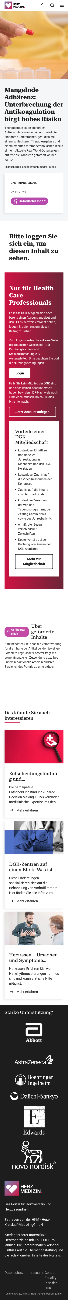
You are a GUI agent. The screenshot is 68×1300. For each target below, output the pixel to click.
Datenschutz (14, 1273)
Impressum (34, 1273)
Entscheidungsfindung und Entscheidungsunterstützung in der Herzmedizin (33, 776)
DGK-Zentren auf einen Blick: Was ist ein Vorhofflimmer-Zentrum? (31, 867)
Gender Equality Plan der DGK (51, 1280)
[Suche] (52, 5)
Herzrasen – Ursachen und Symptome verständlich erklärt (33, 957)
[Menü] (61, 5)
